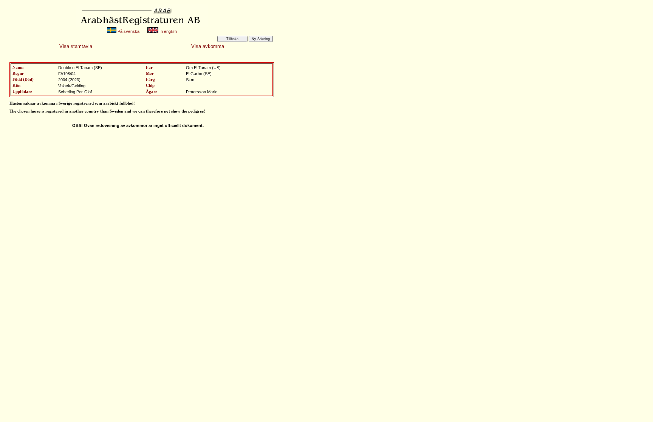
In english (167, 31)
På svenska (127, 31)
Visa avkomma (207, 46)
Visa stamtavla (75, 46)
